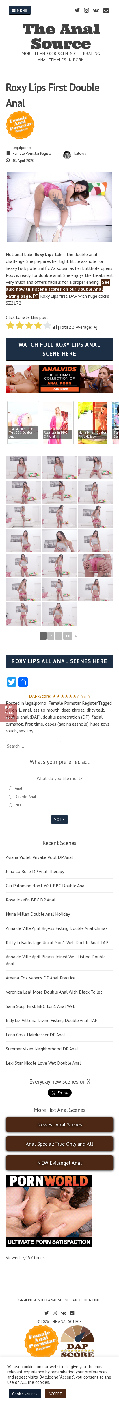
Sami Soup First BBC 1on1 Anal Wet (40, 1006)
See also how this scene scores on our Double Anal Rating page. (58, 289)
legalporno (22, 147)
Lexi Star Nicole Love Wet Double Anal (43, 1063)
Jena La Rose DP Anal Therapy (35, 871)
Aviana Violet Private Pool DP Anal (39, 857)
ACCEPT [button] (55, 1393)
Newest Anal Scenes (59, 1124)
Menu (21, 10)
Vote (59, 819)
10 (68, 636)
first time (34, 724)
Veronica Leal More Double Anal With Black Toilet (54, 992)
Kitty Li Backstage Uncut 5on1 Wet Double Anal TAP (57, 942)
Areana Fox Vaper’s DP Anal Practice (40, 978)
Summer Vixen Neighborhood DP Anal (42, 1049)
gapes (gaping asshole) (66, 724)
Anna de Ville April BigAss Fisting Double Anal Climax (57, 928)
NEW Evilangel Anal (59, 1162)
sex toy (26, 731)
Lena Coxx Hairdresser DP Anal (35, 1034)
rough (11, 731)
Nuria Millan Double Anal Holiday (38, 914)
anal (27, 710)
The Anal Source (61, 36)
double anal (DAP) (23, 717)
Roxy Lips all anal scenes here (59, 661)
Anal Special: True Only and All (59, 1143)
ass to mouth (46, 710)
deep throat (73, 710)
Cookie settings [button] (24, 1393)
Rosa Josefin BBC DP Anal (30, 900)
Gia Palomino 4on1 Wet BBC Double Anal (46, 885)
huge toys (99, 724)
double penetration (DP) (66, 717)
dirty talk (95, 710)
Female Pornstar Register (33, 153)
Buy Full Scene (9, 712)
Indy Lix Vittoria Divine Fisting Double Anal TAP (52, 1020)
